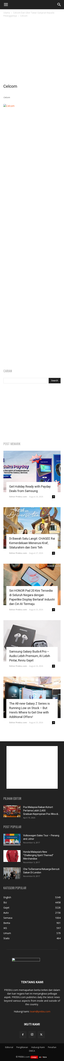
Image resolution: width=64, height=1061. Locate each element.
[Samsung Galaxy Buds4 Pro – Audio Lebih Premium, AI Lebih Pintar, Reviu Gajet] (32, 641)
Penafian (52, 1047)
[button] (5, 4)
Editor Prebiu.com (18, 496)
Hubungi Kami (38, 1047)
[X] (41, 1034)
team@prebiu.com (40, 1011)
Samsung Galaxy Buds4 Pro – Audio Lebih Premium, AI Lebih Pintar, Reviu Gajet (29, 656)
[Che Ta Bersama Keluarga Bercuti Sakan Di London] (11, 873)
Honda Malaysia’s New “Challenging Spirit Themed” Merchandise (38, 855)
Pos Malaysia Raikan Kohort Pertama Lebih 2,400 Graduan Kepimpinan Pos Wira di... (41, 810)
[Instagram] (32, 1034)
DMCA (32, 1050)
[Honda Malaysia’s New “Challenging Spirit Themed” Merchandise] (11, 856)
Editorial (9, 1047)
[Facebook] (22, 1034)
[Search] (59, 4)
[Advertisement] (32, 51)
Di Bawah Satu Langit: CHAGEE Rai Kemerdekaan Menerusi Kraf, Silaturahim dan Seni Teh (32, 543)
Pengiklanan (22, 1047)
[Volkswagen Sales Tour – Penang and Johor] (11, 840)
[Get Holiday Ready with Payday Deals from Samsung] (32, 471)
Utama (6, 12)
